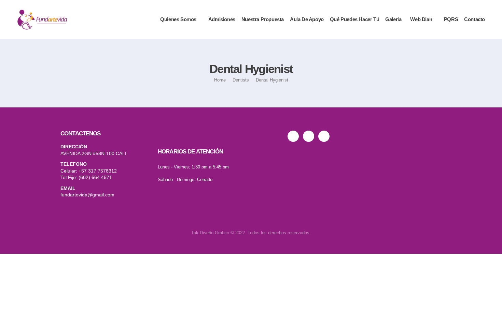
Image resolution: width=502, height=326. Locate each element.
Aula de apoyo (307, 19)
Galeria (393, 19)
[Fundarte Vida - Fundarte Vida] (42, 19)
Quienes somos (178, 19)
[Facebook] (326, 136)
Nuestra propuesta (262, 19)
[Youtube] (310, 136)
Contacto (474, 19)
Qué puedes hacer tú (354, 19)
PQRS (451, 19)
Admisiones (221, 19)
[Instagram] (295, 136)
